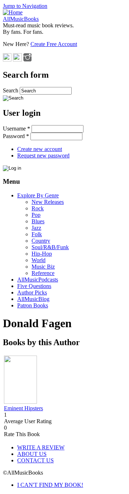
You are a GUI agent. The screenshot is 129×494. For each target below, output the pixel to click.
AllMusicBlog (33, 299)
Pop (36, 215)
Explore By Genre (38, 195)
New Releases (48, 202)
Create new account (39, 149)
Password (16, 136)
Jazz (36, 228)
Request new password (43, 155)
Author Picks (32, 292)
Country (41, 241)
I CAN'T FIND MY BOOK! (50, 485)
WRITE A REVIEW (40, 447)
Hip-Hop (42, 254)
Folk (37, 234)
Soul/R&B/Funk (50, 247)
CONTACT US (35, 460)
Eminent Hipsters (23, 408)
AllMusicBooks (21, 19)
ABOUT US (32, 454)
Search (11, 90)
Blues (38, 221)
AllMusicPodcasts (37, 279)
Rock (38, 208)
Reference (43, 273)
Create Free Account (53, 44)
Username (16, 128)
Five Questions (34, 286)
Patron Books (32, 305)
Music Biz (43, 267)
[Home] (13, 12)
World (39, 260)
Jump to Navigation (25, 6)
